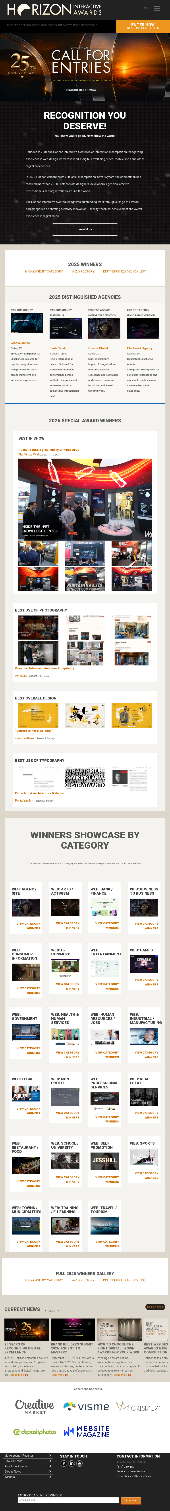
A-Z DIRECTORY (83, 271)
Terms (120, 1476)
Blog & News (154, 1306)
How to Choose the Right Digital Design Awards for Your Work (118, 1348)
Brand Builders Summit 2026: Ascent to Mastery (72, 1348)
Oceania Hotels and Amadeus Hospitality (44, 668)
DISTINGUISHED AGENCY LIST (124, 271)
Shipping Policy (143, 1476)
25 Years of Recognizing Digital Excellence (22, 1348)
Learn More (85, 229)
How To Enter (13, 1461)
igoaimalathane (24, 738)
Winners (9, 1477)
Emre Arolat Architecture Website (39, 793)
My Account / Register (18, 1455)
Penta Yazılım (24, 800)
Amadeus (21, 675)
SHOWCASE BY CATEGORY (43, 271)
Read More (18, 1374)
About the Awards (15, 1466)
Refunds (129, 1476)
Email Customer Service (131, 1471)
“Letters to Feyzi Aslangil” (34, 730)
